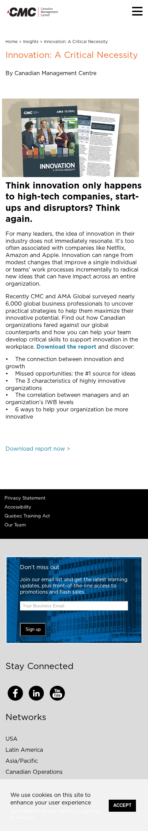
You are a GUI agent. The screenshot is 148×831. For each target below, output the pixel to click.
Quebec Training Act (27, 516)
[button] (137, 11)
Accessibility (17, 507)
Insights (31, 42)
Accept (122, 805)
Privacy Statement (24, 498)
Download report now (35, 449)
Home (12, 42)
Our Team (15, 525)
